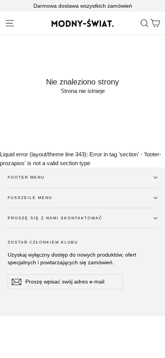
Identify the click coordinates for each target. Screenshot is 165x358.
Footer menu (26, 177)
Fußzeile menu (30, 198)
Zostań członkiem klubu (43, 242)
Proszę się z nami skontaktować (55, 218)
